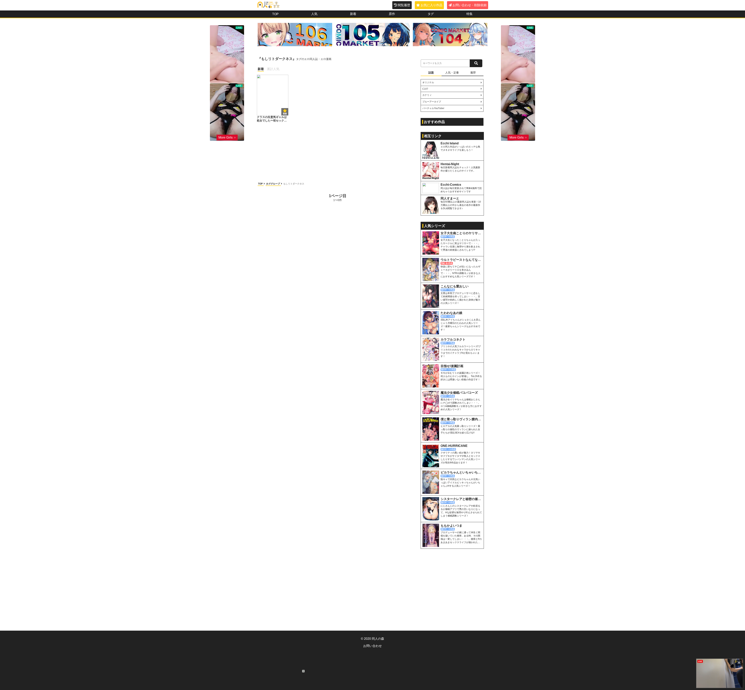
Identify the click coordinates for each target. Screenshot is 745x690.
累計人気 (273, 69)
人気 (314, 14)
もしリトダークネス (293, 183)
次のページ (403, 197)
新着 (353, 14)
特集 (469, 14)
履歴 (473, 72)
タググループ (273, 183)
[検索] (476, 63)
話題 (431, 72)
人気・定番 (452, 72)
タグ (431, 14)
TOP (275, 14)
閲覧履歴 (404, 5)
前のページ (272, 197)
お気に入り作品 (431, 5)
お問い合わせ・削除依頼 (469, 5)
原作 (392, 14)
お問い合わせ (372, 646)
